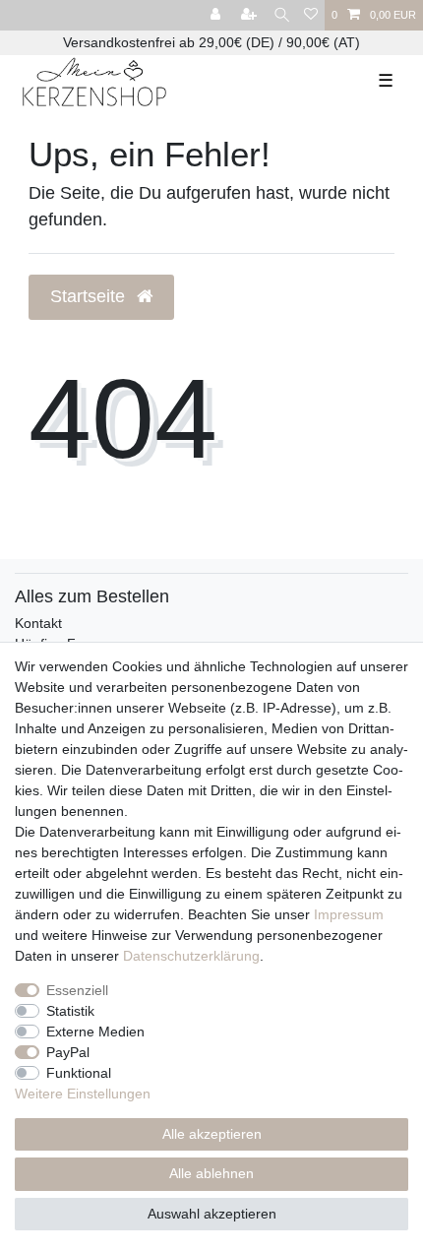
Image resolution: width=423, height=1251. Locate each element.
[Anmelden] (217, 15)
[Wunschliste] (311, 15)
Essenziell (77, 990)
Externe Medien (95, 1031)
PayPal (68, 1052)
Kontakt (38, 623)
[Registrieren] (251, 15)
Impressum (349, 914)
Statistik (70, 1011)
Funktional (78, 1073)
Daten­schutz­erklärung (191, 956)
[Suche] (282, 15)
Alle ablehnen (211, 1173)
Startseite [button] (90, 296)
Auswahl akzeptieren (212, 1213)
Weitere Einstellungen (83, 1093)
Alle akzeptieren (212, 1134)
